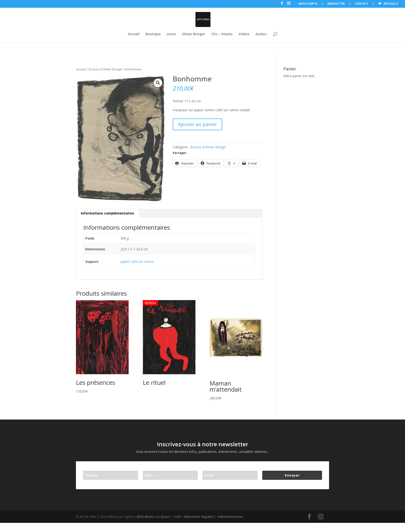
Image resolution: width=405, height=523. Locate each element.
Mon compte (308, 4)
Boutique (153, 34)
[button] (158, 83)
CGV (177, 516)
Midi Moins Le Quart (153, 516)
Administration (230, 516)
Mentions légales (199, 516)
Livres (171, 34)
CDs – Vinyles (221, 34)
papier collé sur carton (137, 261)
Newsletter (336, 4)
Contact (361, 4)
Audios (260, 34)
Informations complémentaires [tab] (107, 213)
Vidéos (244, 34)
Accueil (133, 34)
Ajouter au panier (197, 124)
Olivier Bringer (193, 34)
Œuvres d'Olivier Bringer (105, 69)
